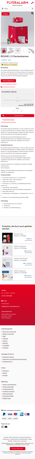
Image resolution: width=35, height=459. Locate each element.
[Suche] (33, 9)
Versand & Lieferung (25, 437)
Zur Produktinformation (9, 84)
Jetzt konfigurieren (8, 81)
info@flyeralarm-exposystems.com (10, 306)
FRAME (8, 334)
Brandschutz (6, 439)
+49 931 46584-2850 (6, 295)
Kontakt (6, 437)
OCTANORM (6, 345)
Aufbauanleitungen (8, 394)
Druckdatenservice (7, 361)
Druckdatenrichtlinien (8, 87)
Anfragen (5, 375)
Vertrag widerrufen (17, 448)
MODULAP (5, 338)
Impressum (24, 441)
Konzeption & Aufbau (8, 357)
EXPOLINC (5, 343)
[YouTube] (6, 427)
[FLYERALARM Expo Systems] (17, 3)
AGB (10, 437)
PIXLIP (4, 336)
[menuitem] (33, 9)
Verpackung (15, 437)
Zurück (6, 14)
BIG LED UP (9, 331)
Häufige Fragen (7, 398)
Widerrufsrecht (14, 439)
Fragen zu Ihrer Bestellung (9, 384)
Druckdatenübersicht (8, 389)
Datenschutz (17, 441)
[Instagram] (2, 427)
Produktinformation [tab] (8, 120)
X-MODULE (5, 348)
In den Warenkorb (18, 115)
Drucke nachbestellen (8, 387)
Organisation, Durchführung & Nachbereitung (15, 359)
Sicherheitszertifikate (8, 396)
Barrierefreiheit (23, 439)
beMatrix (5, 341)
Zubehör (5, 373)
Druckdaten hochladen (8, 391)
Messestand (6, 371)
